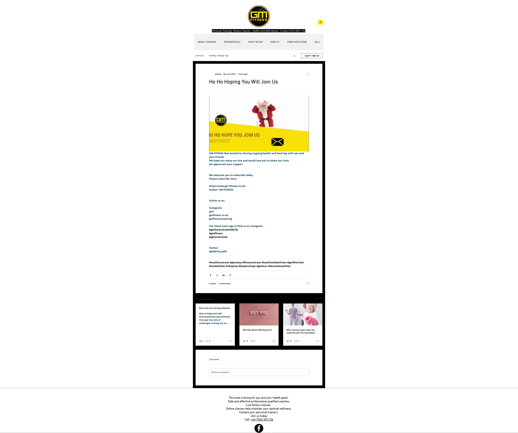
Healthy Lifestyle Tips (219, 55)
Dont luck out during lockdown (214, 308)
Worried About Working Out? (257, 330)
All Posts (200, 55)
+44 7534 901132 (262, 420)
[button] (320, 21)
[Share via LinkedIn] (223, 275)
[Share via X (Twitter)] (217, 275)
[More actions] (307, 74)
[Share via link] (230, 275)
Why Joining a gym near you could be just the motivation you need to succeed (301, 331)
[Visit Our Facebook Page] (271, 428)
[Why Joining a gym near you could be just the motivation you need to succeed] (302, 314)
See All (319, 298)
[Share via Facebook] (210, 275)
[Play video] (259, 123)
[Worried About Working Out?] (259, 314)
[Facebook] (258, 428)
